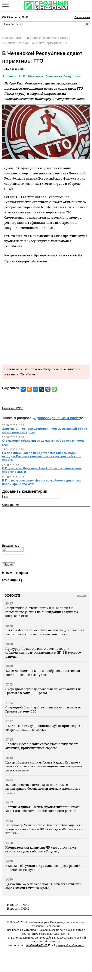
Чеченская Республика (63, 76)
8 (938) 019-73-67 (36, 945)
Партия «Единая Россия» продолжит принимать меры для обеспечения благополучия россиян (42, 809)
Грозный (9, 76)
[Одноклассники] (29, 389)
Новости (12, 595)
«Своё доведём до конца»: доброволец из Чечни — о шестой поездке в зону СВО (45, 672)
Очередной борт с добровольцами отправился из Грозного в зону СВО (43, 709)
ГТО (22, 76)
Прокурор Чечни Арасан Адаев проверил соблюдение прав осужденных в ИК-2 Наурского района (43, 652)
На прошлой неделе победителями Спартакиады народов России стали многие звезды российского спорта (41, 456)
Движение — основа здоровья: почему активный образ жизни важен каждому (43, 886)
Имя (5, 496)
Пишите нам (82, 17)
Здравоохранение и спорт (50, 38)
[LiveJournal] (41, 389)
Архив (82, 595)
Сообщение (10, 504)
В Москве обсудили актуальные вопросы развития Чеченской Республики (44, 868)
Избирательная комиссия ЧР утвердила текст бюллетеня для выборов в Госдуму (40, 849)
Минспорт (35, 76)
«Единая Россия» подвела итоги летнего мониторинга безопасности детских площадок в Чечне (42, 789)
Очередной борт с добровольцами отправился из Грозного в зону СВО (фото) (43, 691)
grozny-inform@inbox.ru (70, 945)
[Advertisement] (46, 313)
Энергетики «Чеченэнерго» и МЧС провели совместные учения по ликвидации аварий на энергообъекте (41, 612)
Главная (7, 38)
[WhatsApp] (54, 389)
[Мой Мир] (35, 389)
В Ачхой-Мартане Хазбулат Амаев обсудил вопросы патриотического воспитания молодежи (45, 632)
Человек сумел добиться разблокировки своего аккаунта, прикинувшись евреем (42, 746)
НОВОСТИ (22, 38)
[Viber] (47, 389)
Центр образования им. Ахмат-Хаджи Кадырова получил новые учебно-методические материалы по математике (44, 766)
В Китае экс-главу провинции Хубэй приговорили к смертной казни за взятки (45, 728)
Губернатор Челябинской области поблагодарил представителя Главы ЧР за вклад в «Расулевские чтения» (43, 829)
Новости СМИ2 (18, 905)
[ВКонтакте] (23, 389)
